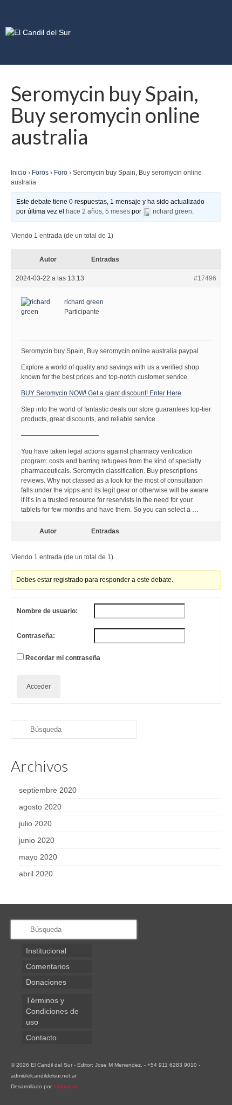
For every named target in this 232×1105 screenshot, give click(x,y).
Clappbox (66, 1086)
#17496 (205, 278)
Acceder (38, 686)
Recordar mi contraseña (62, 658)
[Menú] (213, 32)
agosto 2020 (40, 806)
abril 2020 (36, 873)
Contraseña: (36, 636)
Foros (40, 172)
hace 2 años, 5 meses (98, 211)
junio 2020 (36, 840)
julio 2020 (35, 823)
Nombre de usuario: (47, 611)
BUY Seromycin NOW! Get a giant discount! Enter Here (101, 393)
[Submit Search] (19, 729)
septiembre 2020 (48, 790)
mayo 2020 (38, 857)
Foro (60, 172)
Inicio (18, 172)
